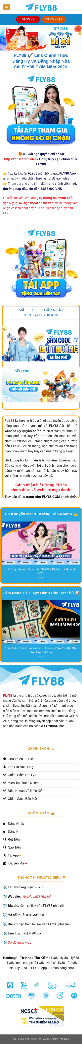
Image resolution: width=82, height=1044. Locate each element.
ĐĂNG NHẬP (54, 19)
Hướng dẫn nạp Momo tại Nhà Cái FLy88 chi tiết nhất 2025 (41, 571)
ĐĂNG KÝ (28, 19)
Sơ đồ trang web (19, 942)
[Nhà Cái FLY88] (41, 7)
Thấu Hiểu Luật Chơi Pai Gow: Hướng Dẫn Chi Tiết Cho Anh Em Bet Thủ (41, 650)
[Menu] (6, 7)
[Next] (79, 552)
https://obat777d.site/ (20, 159)
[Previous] (3, 552)
